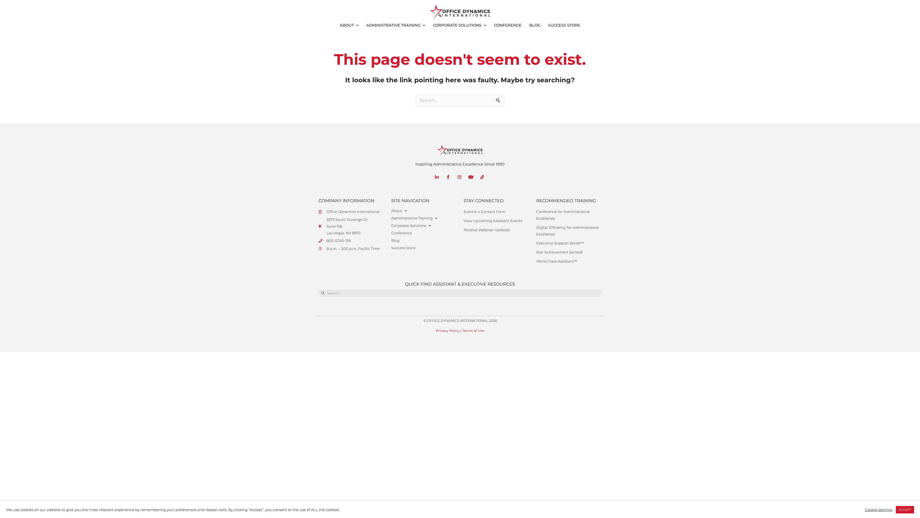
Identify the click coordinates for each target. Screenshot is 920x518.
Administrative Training (393, 25)
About (347, 25)
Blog (534, 25)
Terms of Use (473, 331)
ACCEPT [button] (905, 510)
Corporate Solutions (457, 25)
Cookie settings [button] (878, 510)
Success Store (564, 25)
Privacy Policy (448, 331)
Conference (508, 25)
